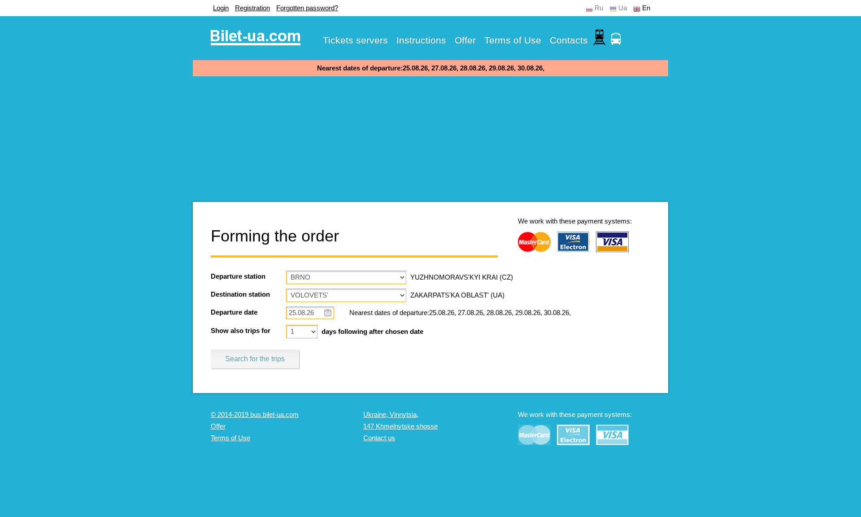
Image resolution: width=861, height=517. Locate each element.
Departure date (234, 312)
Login (221, 8)
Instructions (421, 40)
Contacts (569, 40)
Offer (465, 40)
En (646, 8)
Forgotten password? (307, 8)
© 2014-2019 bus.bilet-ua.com (255, 414)
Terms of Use (512, 40)
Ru (599, 8)
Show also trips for (240, 330)
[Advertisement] (430, 139)
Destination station (240, 294)
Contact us (379, 438)
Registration (252, 8)
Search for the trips (255, 359)
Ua (622, 8)
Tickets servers (355, 40)
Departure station (238, 276)
